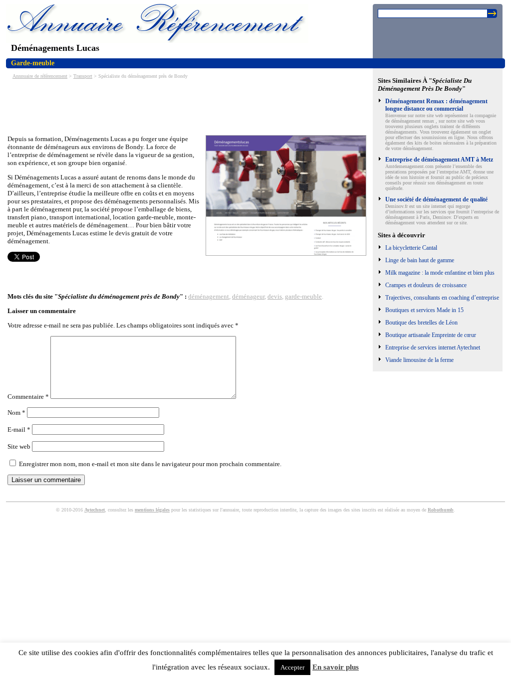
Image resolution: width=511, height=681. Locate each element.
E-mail (18, 429)
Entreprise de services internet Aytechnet (432, 347)
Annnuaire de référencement (39, 76)
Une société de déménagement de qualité (436, 199)
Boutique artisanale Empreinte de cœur (430, 335)
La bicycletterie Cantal (411, 247)
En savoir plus (335, 667)
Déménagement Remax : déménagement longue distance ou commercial (436, 105)
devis (274, 296)
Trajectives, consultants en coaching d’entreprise (442, 297)
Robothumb (441, 509)
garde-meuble (303, 296)
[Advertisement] (189, 106)
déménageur (248, 296)
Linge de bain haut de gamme (419, 260)
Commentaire (28, 396)
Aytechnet (94, 509)
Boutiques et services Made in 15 (424, 310)
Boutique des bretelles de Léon (421, 322)
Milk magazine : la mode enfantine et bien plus (440, 272)
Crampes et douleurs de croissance (426, 285)
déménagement (208, 296)
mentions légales (152, 509)
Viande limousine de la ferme (419, 359)
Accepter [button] (292, 667)
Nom (16, 412)
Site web (18, 446)
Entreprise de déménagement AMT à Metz (439, 159)
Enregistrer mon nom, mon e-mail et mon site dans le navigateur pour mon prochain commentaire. (150, 464)
